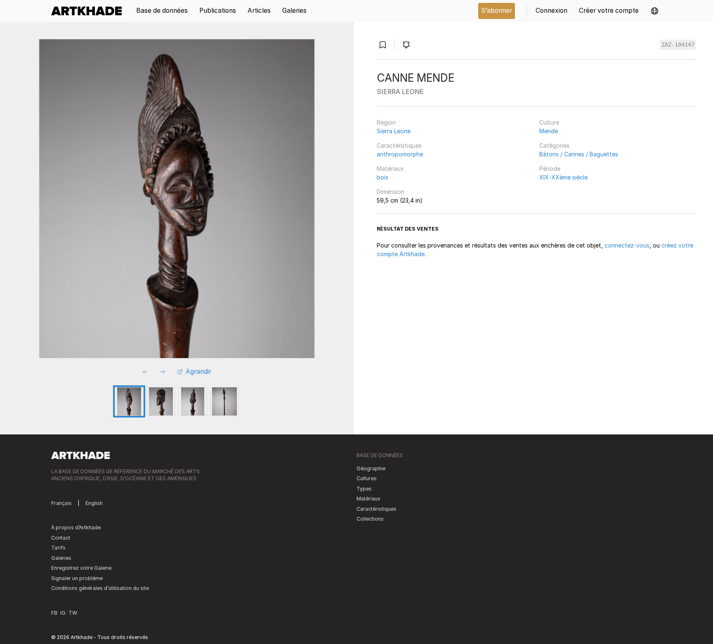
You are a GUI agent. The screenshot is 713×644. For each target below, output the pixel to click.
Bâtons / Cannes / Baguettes (578, 154)
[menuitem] (89, 11)
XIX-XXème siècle (563, 177)
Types (364, 489)
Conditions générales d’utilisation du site (100, 588)
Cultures (366, 478)
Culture (549, 122)
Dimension (390, 191)
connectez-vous (626, 245)
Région (386, 122)
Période (549, 168)
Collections (370, 519)
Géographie (370, 468)
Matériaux (390, 168)
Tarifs (58, 548)
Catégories (554, 145)
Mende (548, 130)
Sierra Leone (394, 130)
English (94, 503)
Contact (60, 538)
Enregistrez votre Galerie (81, 568)
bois (382, 177)
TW (72, 613)
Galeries (61, 558)
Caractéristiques (399, 145)
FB (54, 613)
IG (63, 613)
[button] (654, 11)
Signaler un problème (77, 578)
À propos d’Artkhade (76, 527)
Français (61, 503)
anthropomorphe (400, 154)
